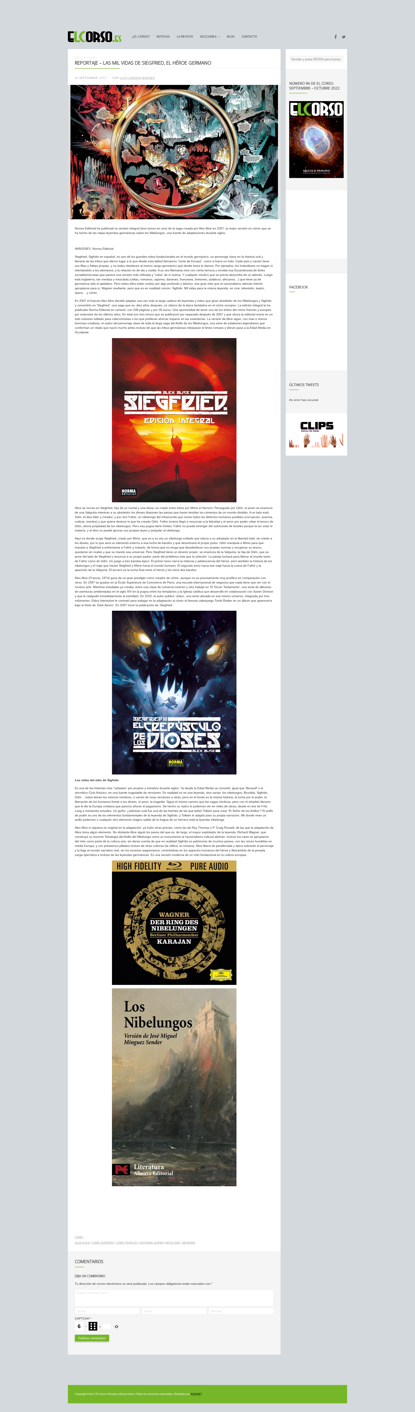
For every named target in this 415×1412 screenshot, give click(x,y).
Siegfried (188, 1242)
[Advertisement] (207, 13)
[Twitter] (343, 36)
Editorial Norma (152, 1242)
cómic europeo (103, 1242)
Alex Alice (82, 1242)
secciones (208, 36)
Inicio (78, 57)
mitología (173, 1242)
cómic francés (127, 1242)
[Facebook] (335, 36)
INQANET (196, 1394)
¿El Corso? (141, 36)
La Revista (185, 36)
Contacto (249, 36)
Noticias (163, 36)
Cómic (79, 1237)
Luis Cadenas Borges (137, 78)
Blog (231, 36)
